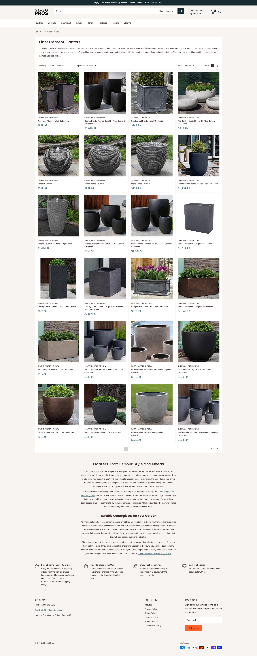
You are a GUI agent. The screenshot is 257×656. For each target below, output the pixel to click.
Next (213, 449)
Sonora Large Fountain (94, 184)
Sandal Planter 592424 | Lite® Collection (195, 307)
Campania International (48, 117)
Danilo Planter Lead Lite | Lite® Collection (102, 432)
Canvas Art (66, 23)
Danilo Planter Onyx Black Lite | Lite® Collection (194, 371)
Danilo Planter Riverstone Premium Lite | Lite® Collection (151, 371)
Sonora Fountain (45, 184)
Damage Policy (151, 617)
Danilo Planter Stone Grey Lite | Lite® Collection (147, 433)
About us (148, 605)
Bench (90, 23)
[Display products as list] (217, 65)
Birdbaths (52, 23)
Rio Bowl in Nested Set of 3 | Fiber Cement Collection (196, 122)
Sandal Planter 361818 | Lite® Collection (55, 369)
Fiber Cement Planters (50, 32)
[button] (212, 12)
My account (195, 13)
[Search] (180, 11)
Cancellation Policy (153, 625)
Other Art (127, 23)
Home (37, 32)
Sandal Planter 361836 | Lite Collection (195, 244)
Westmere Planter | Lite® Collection (53, 121)
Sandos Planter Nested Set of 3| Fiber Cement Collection (104, 245)
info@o (44, 610)
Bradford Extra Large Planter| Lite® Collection (198, 184)
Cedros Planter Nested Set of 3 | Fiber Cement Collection (104, 122)
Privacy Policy (151, 609)
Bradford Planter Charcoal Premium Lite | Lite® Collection (198, 433)
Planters (115, 23)
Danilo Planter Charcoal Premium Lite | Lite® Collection (103, 371)
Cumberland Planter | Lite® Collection (147, 121)
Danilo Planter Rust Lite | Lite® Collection (56, 432)
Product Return (151, 621)
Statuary (79, 23)
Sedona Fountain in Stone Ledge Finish (55, 244)
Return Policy (150, 613)
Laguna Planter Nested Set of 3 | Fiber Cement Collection (151, 245)
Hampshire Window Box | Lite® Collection (149, 307)
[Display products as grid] (212, 65)
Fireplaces (102, 23)
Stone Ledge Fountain (140, 184)
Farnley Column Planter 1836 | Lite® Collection (58, 307)
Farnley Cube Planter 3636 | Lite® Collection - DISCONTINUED (104, 308)
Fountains (39, 23)
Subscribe (193, 628)
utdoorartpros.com (55, 610)
